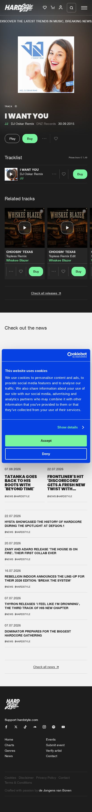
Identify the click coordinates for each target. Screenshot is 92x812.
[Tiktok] (25, 727)
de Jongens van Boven (55, 790)
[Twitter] (15, 727)
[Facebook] (6, 727)
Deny (46, 454)
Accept (46, 441)
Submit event (55, 745)
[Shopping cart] (53, 7)
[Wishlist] (45, 7)
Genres (10, 750)
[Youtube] (63, 727)
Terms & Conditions (18, 782)
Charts (9, 745)
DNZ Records (46, 123)
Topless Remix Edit (62, 256)
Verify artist (54, 750)
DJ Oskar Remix (31, 174)
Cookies (10, 777)
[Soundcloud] (34, 727)
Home (9, 739)
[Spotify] (53, 727)
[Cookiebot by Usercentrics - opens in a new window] (67, 355)
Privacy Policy (46, 777)
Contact (51, 756)
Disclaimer (26, 777)
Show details (67, 427)
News (9, 756)
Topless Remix (16, 256)
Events (51, 739)
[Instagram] (44, 727)
